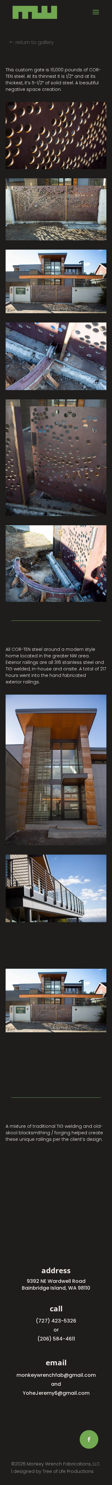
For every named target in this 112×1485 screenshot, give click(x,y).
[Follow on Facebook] (89, 1439)
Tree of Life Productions (68, 1471)
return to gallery (35, 42)
